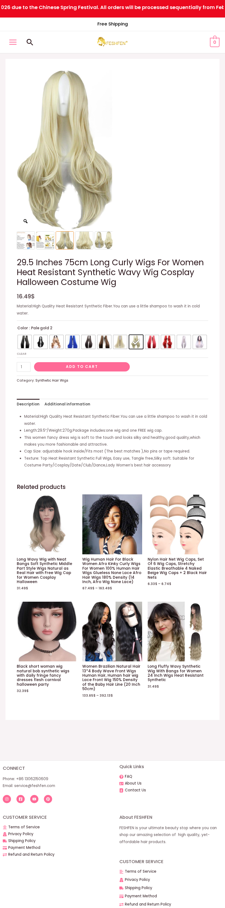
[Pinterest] (48, 799)
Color (22, 328)
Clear (21, 353)
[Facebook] (20, 799)
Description (28, 404)
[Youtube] (34, 799)
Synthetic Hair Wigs (51, 380)
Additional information (67, 404)
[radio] (25, 342)
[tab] (28, 404)
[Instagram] (7, 799)
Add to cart (82, 366)
